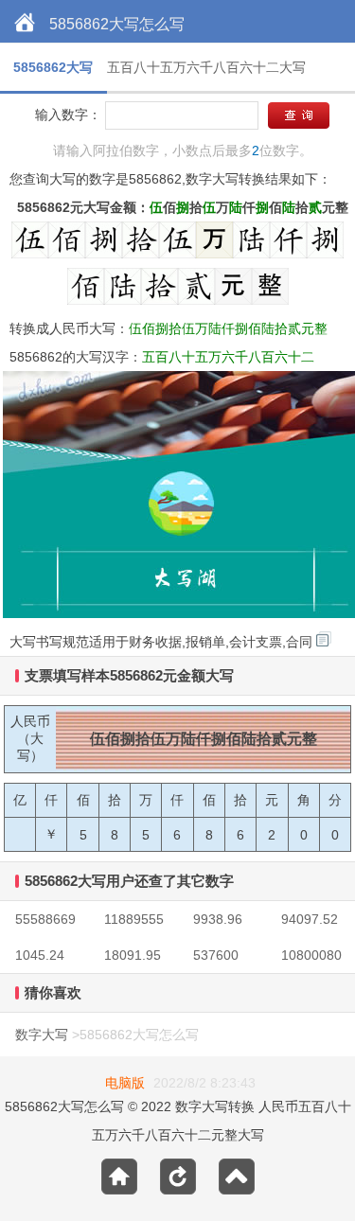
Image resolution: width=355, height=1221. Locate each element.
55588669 (45, 919)
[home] (24, 23)
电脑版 (125, 1082)
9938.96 (217, 919)
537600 (216, 955)
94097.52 (309, 919)
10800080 (311, 955)
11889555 (134, 919)
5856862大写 (53, 67)
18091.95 (132, 955)
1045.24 (39, 955)
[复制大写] (323, 638)
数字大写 (41, 1034)
